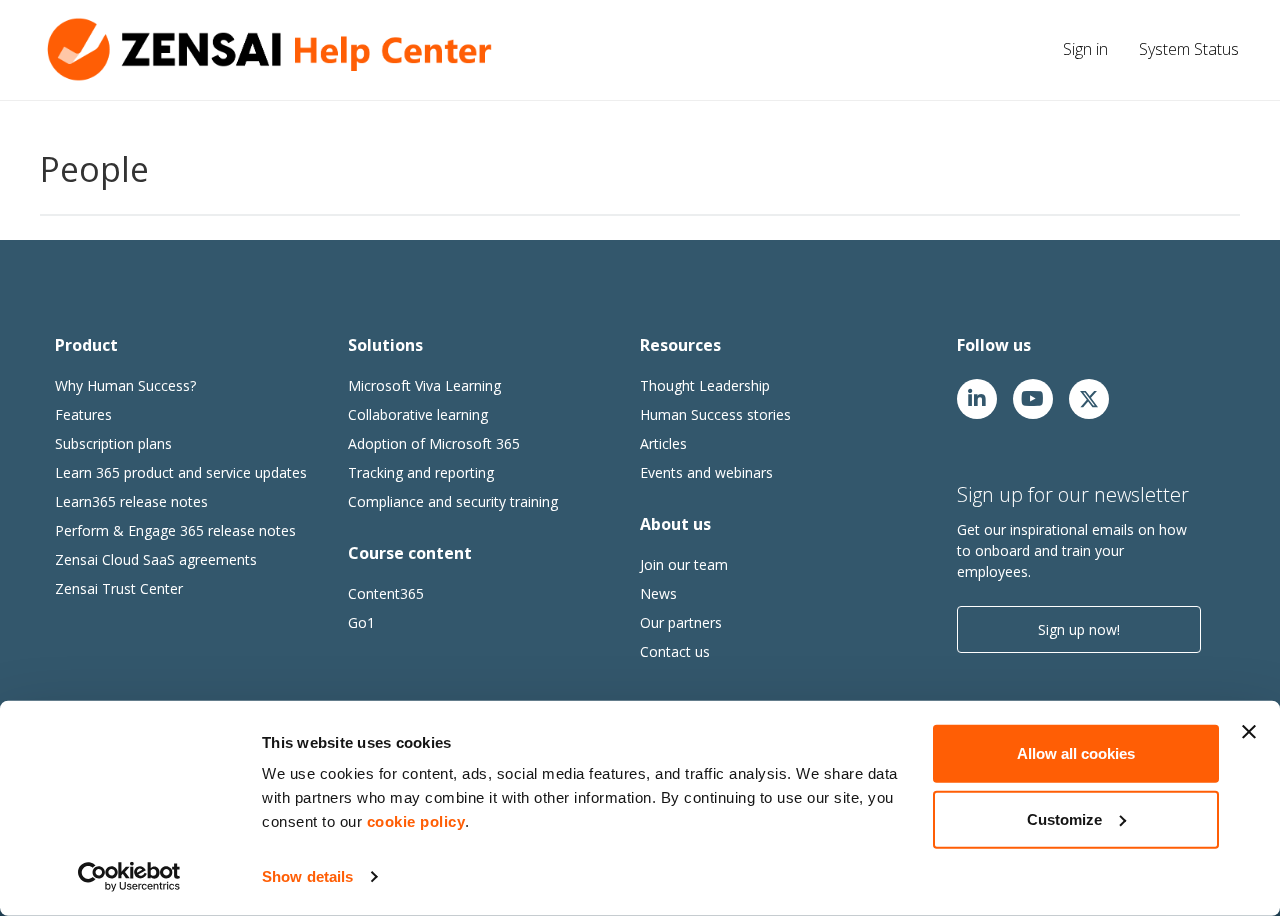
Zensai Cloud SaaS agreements (156, 559)
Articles (663, 443)
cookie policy (416, 821)
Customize (1064, 818)
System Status (1189, 49)
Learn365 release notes (131, 501)
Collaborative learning (418, 414)
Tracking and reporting (421, 472)
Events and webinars (706, 472)
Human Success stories (715, 414)
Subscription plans (113, 443)
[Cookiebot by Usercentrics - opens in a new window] (129, 877)
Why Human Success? (125, 385)
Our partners (681, 622)
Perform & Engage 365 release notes (175, 530)
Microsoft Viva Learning (424, 385)
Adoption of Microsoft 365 (434, 443)
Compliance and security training (453, 501)
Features (83, 414)
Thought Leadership (705, 385)
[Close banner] (1249, 732)
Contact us (675, 651)
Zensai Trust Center (119, 588)
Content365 (386, 593)
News (658, 593)
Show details (307, 876)
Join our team (684, 564)
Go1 (361, 622)
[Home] (275, 49)
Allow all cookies (1076, 753)
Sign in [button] (1085, 49)
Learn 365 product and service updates (181, 472)
